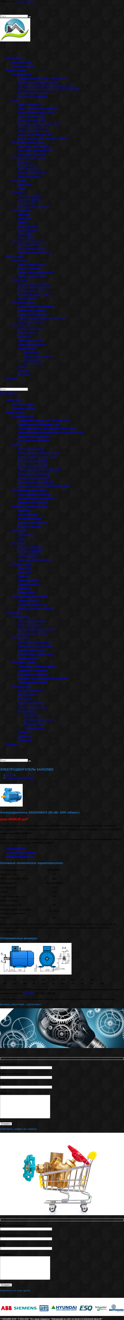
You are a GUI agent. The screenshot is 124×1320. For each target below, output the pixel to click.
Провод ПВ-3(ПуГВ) (29, 584)
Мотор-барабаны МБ (29, 518)
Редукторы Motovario (30, 526)
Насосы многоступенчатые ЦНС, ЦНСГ (39, 469)
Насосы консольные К (30, 449)
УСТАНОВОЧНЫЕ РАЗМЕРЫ (21, 852)
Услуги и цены (14, 612)
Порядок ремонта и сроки (32, 707)
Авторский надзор (34, 727)
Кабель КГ (23, 576)
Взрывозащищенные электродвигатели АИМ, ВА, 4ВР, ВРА (51, 432)
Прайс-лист (24, 735)
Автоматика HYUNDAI (30, 547)
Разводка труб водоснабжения (35, 645)
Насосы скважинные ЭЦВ (32, 465)
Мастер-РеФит (14, 399)
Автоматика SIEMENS (30, 551)
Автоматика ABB (27, 555)
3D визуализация (33, 723)
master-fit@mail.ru (25, 1)
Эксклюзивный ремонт (31, 703)
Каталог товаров (15, 412)
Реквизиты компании (24, 408)
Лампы (22, 539)
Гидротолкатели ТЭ (29, 600)
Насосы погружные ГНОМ (32, 461)
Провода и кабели (22, 563)
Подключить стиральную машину (37, 666)
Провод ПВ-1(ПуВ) (28, 580)
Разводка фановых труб (31, 649)
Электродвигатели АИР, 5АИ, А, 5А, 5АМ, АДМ (44, 420)
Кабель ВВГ (24, 567)
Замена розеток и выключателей (36, 629)
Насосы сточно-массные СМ (34, 477)
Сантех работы (20, 637)
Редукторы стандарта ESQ (33, 522)
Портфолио (24, 740)
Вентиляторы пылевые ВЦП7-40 (36, 498)
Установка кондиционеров (32, 682)
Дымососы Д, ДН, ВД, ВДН (33, 502)
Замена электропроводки (32, 621)
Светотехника (19, 531)
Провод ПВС (25, 588)
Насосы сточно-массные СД (34, 473)
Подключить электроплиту (33, 674)
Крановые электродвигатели (34, 436)
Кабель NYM (25, 571)
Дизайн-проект (32, 715)
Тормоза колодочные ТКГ (32, 604)
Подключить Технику (24, 662)
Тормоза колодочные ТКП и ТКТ (36, 608)
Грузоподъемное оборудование (30, 596)
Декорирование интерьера (39, 719)
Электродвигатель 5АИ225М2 (20, 778)
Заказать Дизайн (27, 711)
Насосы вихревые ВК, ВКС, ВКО (36, 481)
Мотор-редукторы (28, 514)
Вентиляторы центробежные (34, 494)
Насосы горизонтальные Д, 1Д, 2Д (37, 457)
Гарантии (23, 731)
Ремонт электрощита (29, 625)
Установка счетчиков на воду (34, 641)
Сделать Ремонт (21, 686)
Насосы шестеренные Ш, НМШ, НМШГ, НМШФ (44, 485)
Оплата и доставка (22, 403)
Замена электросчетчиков (32, 633)
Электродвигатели (22, 416)
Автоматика (18, 543)
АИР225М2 (28, 993)
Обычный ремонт (28, 694)
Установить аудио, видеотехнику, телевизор (42, 678)
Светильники (25, 535)
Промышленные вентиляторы (29, 490)
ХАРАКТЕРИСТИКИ (16, 849)
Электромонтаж (21, 617)
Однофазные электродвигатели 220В (39, 424)
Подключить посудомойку (33, 670)
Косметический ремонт (31, 690)
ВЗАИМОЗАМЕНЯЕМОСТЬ (20, 856)
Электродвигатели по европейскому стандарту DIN (46, 428)
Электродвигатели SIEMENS (34, 440)
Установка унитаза (28, 658)
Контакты (11, 744)
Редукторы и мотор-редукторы (29, 506)
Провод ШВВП (26, 592)
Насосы (16, 444)
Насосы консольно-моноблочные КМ (39, 453)
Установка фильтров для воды (35, 653)
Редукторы (24, 510)
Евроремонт (25, 699)
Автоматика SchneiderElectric (34, 559)
